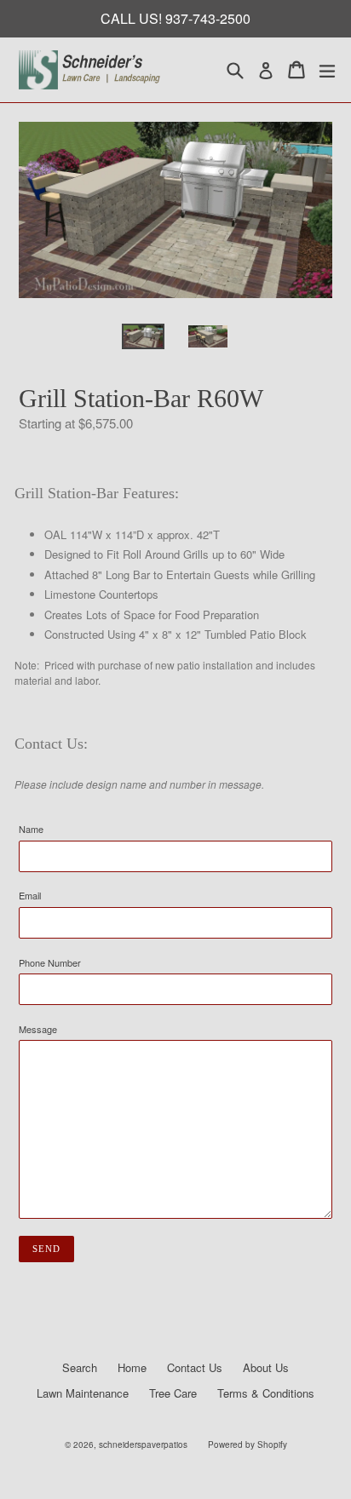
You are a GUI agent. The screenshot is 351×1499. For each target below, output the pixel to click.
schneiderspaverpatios (143, 1444)
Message (38, 1029)
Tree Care (173, 1393)
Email (30, 895)
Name (31, 829)
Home (132, 1367)
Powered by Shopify (247, 1444)
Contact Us (194, 1367)
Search (79, 1367)
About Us (266, 1367)
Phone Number (50, 962)
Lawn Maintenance (83, 1393)
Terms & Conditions (265, 1393)
